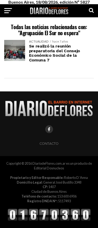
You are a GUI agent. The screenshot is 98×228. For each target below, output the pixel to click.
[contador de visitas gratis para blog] (49, 220)
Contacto (49, 144)
